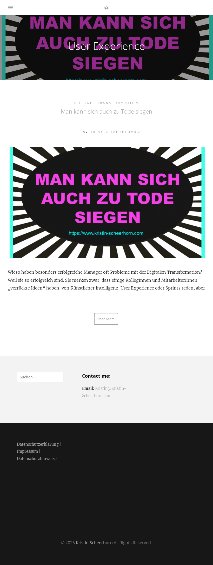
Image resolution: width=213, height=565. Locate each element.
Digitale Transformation (106, 103)
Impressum (27, 451)
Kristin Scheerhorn (115, 132)
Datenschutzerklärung (38, 444)
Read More (106, 319)
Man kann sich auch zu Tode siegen (106, 111)
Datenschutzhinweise (37, 458)
